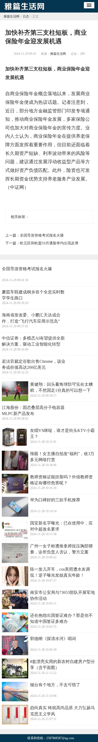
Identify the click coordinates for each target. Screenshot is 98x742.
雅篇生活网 (11, 16)
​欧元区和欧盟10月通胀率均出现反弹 (49, 243)
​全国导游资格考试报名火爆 (42, 235)
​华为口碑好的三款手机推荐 (55, 499)
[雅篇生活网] (24, 11)
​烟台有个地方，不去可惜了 (55, 684)
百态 (26, 16)
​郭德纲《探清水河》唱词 (53, 638)
